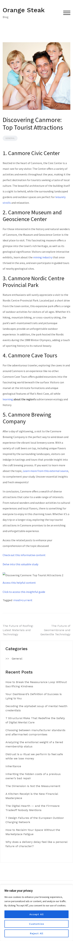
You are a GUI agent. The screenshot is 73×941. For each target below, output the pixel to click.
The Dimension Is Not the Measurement (32, 786)
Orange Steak (24, 10)
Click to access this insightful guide (24, 592)
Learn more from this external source (45, 471)
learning (8, 399)
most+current (22, 600)
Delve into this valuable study (20, 564)
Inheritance (13, 766)
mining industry (42, 257)
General (10, 138)
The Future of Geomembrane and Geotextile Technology (55, 630)
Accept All (36, 914)
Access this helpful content (19, 582)
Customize (36, 923)
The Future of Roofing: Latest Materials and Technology (18, 630)
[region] (36, 913)
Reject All (36, 933)
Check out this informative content (24, 555)
